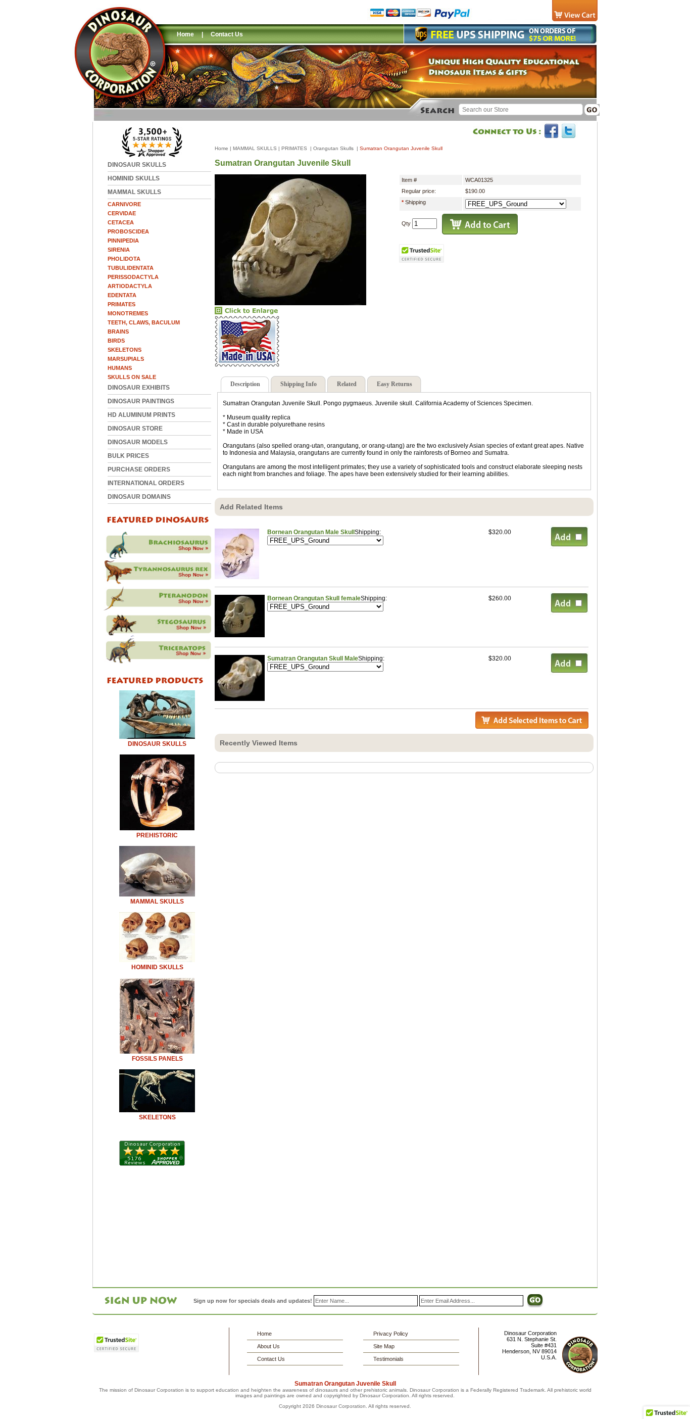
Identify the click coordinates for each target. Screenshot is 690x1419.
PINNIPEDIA (123, 241)
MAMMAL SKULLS (134, 192)
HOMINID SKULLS (134, 178)
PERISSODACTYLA (133, 277)
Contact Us (227, 34)
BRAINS (118, 331)
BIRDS (116, 341)
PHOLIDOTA (124, 259)
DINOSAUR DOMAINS (139, 496)
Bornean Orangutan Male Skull (311, 532)
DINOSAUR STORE (135, 428)
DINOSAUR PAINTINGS (141, 401)
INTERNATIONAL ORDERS (146, 483)
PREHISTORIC (157, 835)
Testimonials (388, 1359)
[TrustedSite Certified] (422, 253)
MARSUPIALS (126, 359)
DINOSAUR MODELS (138, 442)
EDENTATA (122, 295)
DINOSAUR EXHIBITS (139, 387)
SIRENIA (119, 250)
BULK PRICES (128, 455)
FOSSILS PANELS (157, 1058)
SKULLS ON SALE (132, 377)
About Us (268, 1346)
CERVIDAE (122, 213)
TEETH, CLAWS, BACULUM (144, 322)
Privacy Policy (390, 1334)
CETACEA (121, 222)
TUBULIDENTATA (131, 268)
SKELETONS (124, 350)
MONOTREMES (128, 313)
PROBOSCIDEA (128, 231)
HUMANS (120, 368)
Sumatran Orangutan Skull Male (312, 658)
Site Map (384, 1346)
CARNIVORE (124, 204)
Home (185, 34)
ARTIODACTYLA (130, 286)
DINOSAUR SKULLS (137, 164)
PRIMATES (121, 304)
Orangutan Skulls (334, 148)
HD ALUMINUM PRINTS (141, 414)
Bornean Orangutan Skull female (314, 598)
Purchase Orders (139, 469)
